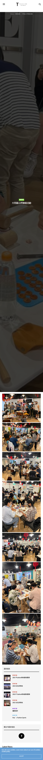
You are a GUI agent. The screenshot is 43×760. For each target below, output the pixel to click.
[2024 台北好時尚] (7, 686)
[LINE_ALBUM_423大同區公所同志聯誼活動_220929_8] (21, 408)
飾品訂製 (14, 708)
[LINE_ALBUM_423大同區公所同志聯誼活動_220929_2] (21, 639)
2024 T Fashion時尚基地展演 (21, 694)
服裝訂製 (14, 715)
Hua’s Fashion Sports (19, 718)
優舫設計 (15, 711)
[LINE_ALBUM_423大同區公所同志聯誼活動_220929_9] (21, 437)
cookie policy (6, 751)
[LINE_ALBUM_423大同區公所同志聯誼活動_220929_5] (21, 506)
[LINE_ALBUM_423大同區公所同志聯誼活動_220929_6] (21, 466)
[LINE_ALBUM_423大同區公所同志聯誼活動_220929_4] (21, 547)
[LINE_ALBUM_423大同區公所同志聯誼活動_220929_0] (21, 587)
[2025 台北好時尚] (7, 703)
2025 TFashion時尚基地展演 (21, 678)
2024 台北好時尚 (17, 686)
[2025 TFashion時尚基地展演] (7, 678)
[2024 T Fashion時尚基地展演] (7, 695)
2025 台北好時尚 (17, 703)
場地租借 (21, 199)
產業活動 (14, 675)
